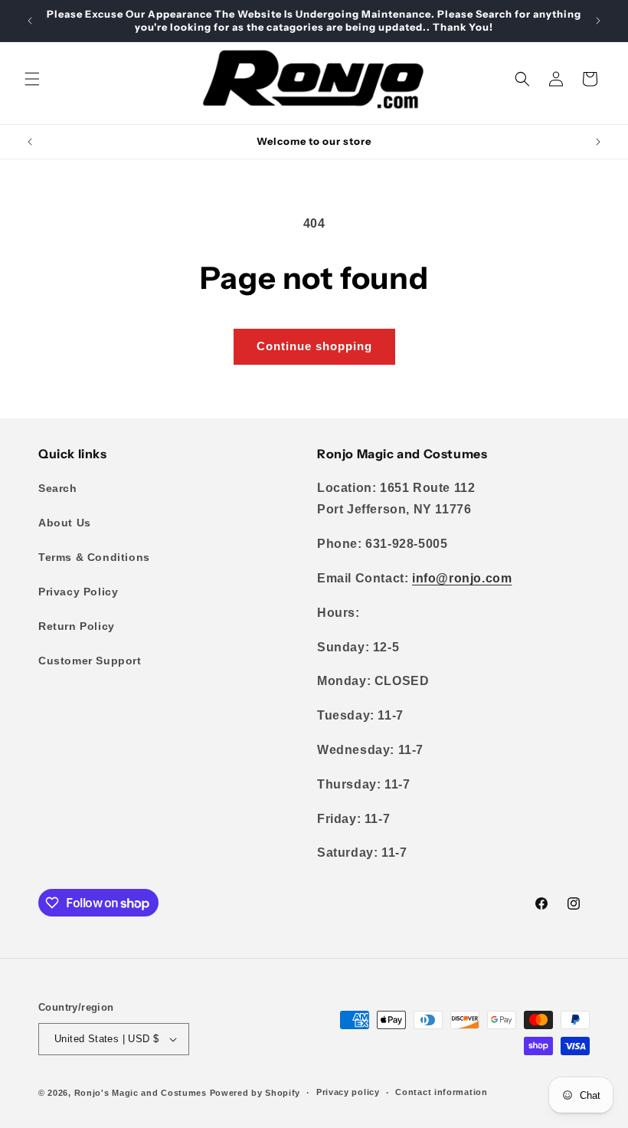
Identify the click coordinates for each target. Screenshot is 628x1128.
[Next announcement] (598, 21)
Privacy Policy (78, 591)
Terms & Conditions (94, 557)
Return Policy (76, 626)
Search (57, 488)
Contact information (441, 1092)
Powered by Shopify (255, 1092)
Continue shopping (314, 345)
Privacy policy (348, 1092)
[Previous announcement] (30, 21)
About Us (64, 522)
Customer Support (90, 660)
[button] (32, 79)
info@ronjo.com (462, 578)
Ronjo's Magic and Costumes (140, 1092)
